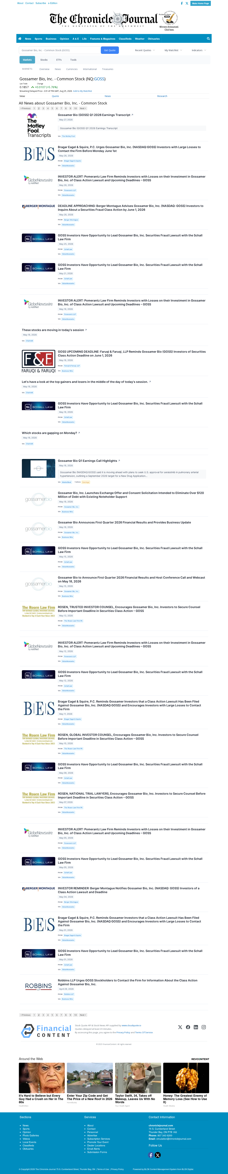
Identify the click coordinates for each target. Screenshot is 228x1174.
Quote (55, 96)
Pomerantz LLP (70, 190)
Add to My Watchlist (82, 91)
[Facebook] (188, 1031)
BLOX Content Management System (160, 1169)
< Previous (25, 108)
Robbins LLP (69, 994)
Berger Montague (71, 220)
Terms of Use (103, 1169)
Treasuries (107, 69)
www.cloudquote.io (131, 1025)
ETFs (59, 59)
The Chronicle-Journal (45, 1169)
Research (162, 96)
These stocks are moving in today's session (54, 330)
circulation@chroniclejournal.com (173, 1138)
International (90, 69)
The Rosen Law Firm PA (73, 621)
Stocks (44, 59)
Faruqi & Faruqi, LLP (72, 366)
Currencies (72, 69)
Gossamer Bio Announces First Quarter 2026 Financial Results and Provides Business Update (124, 522)
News (58, 69)
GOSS (99, 78)
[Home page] (114, 20)
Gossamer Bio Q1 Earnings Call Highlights (89, 460)
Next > (83, 108)
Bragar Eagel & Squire (72, 161)
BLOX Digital (187, 1169)
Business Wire (67, 371)
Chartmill (29, 341)
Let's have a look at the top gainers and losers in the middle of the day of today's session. (86, 382)
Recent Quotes (143, 50)
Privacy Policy (123, 1032)
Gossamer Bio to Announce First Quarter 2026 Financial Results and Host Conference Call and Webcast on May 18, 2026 (131, 579)
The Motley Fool (68, 136)
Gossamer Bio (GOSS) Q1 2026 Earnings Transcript (96, 115)
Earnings (85, 482)
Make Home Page (200, 3)
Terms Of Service (144, 1032)
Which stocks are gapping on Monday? (51, 433)
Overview (44, 69)
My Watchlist (171, 50)
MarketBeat (66, 482)
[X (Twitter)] (180, 1031)
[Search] (208, 38)
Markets (27, 59)
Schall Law (68, 249)
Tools (73, 59)
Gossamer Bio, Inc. (71, 507)
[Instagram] (203, 1031)
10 (75, 108)
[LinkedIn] (195, 1031)
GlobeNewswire (68, 166)
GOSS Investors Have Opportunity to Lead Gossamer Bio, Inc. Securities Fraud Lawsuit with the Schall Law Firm (130, 237)
